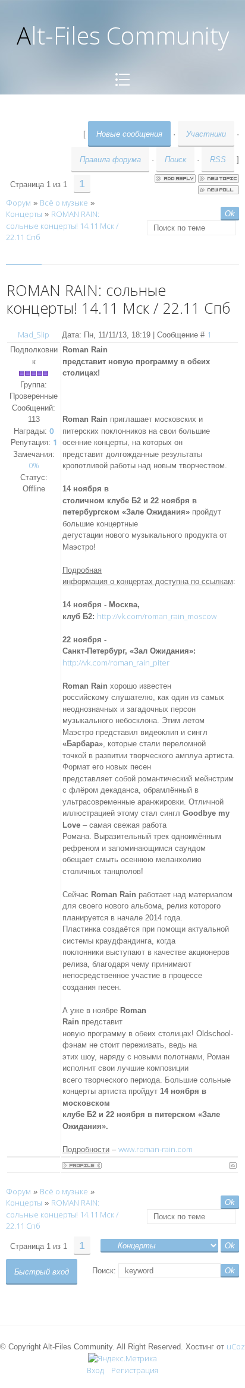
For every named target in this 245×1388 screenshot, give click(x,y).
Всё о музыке (64, 202)
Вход (95, 1370)
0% (34, 465)
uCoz (236, 1346)
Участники (206, 134)
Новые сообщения (129, 134)
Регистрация (134, 1370)
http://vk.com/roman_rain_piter (115, 662)
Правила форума (110, 159)
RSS (218, 159)
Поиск (175, 159)
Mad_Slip (33, 334)
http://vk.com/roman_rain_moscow (156, 616)
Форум (18, 202)
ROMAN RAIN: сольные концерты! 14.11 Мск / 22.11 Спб (62, 225)
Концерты (24, 214)
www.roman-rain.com (155, 1149)
